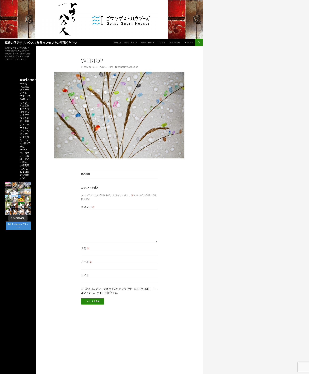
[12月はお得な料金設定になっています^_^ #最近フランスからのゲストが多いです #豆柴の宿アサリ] (14, 211)
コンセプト (188, 42)
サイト (85, 275)
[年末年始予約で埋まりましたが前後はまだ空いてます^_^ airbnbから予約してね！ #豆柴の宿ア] (8, 211)
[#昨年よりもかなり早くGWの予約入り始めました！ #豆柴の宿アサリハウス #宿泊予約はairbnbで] (8, 205)
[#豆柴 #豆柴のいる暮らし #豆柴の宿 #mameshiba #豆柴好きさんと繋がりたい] (21, 185)
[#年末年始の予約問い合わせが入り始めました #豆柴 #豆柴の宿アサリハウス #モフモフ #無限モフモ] (27, 211)
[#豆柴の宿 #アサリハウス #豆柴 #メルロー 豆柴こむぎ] (27, 185)
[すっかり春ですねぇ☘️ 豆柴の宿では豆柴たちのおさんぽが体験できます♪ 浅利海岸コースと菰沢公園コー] (27, 198)
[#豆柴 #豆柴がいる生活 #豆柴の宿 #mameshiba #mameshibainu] (14, 185)
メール (86, 261)
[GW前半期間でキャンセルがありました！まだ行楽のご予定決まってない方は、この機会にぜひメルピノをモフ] (21, 198)
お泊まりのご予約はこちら (124, 42)
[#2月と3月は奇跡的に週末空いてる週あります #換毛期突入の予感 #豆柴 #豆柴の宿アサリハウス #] (21, 205)
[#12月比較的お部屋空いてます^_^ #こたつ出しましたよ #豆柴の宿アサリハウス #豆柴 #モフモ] (21, 211)
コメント (87, 206)
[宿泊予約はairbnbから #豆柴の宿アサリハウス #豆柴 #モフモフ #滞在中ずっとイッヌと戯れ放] (14, 198)
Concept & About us (127, 67)
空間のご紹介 (146, 42)
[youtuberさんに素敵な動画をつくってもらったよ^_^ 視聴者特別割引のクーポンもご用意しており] (14, 192)
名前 (85, 248)
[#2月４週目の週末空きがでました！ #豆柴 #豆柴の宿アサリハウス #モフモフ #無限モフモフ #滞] (14, 205)
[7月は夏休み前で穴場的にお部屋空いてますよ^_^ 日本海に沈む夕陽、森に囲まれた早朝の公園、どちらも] (21, 192)
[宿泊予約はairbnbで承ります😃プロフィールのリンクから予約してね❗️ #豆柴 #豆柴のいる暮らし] (8, 185)
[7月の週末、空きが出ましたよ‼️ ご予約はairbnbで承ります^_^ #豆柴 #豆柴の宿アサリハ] (27, 192)
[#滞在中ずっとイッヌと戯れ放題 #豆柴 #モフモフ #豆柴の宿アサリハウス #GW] (8, 192)
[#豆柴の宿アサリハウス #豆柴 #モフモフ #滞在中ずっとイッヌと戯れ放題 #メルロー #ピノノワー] (27, 205)
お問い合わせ (174, 42)
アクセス (161, 42)
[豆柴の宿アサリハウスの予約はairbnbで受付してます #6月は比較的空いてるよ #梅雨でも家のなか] (8, 198)
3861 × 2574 (107, 67)
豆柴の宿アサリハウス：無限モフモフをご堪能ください (41, 42)
